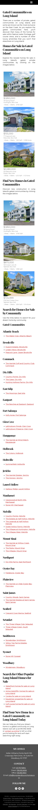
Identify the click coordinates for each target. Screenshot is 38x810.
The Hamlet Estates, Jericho (17, 475)
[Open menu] (31, 2)
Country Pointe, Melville (15, 516)
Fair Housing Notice (17, 798)
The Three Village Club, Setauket (19, 624)
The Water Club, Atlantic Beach (19, 336)
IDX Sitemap (12, 804)
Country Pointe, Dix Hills (16, 377)
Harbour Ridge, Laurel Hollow (18, 489)
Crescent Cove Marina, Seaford (18, 613)
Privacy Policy (7, 798)
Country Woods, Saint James (17, 597)
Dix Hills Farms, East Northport (18, 562)
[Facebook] (16, 788)
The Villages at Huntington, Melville (20, 529)
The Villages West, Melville (17, 532)
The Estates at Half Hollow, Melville (20, 519)
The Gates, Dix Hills (14, 380)
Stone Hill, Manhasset (14, 505)
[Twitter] (19, 788)
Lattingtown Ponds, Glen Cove (18, 426)
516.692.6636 (22, 770)
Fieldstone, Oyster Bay (15, 573)
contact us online (12, 731)
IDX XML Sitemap (22, 804)
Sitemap (5, 804)
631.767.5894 (21, 768)
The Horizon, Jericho (14, 478)
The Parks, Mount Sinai (15, 548)
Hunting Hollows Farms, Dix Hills (19, 382)
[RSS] (22, 788)
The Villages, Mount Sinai (16, 551)
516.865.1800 (21, 773)
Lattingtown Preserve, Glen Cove (19, 429)
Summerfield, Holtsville (15, 464)
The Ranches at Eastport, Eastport (20, 404)
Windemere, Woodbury (15, 667)
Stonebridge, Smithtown (16, 640)
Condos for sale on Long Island (18, 696)
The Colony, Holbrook (14, 453)
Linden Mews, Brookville (16, 350)
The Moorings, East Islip (15, 393)
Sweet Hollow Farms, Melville (18, 527)
